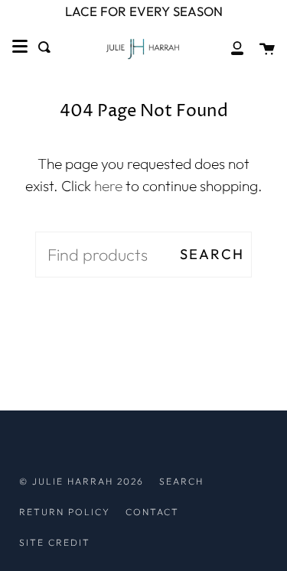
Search (212, 254)
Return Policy (64, 511)
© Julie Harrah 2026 (81, 481)
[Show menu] (20, 46)
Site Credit (54, 542)
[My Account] (229, 47)
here (108, 186)
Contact (152, 511)
